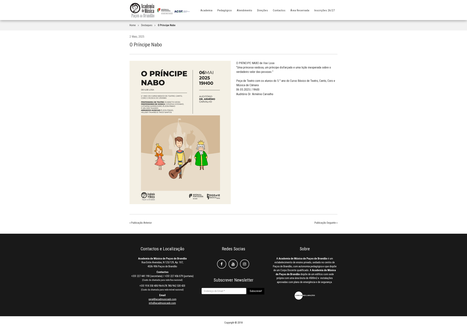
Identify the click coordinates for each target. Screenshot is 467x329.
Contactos (279, 10)
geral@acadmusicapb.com (162, 299)
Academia (206, 10)
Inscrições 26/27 (324, 10)
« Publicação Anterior (141, 222)
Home (133, 25)
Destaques (146, 25)
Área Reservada (299, 10)
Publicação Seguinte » (325, 222)
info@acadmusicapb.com (162, 303)
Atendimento (244, 10)
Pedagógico (224, 10)
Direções (262, 10)
